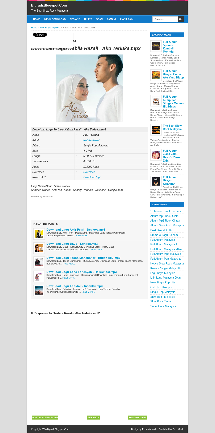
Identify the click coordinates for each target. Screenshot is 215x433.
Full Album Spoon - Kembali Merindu (170, 46)
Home (36, 19)
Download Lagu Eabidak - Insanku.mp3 (74, 286)
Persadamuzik (149, 429)
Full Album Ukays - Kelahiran (170, 180)
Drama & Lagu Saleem (164, 234)
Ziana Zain (126, 19)
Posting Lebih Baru (45, 417)
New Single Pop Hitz (162, 282)
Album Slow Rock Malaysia (167, 225)
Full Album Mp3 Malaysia (165, 253)
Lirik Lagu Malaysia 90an (165, 277)
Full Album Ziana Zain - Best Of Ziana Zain (171, 155)
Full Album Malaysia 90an (166, 249)
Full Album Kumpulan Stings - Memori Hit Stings (173, 101)
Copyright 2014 (39, 429)
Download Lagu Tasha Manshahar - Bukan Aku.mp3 (83, 257)
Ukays (88, 19)
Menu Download (55, 19)
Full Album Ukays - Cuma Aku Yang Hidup (173, 74)
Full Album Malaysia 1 (163, 244)
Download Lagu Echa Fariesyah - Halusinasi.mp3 (81, 272)
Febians (75, 19)
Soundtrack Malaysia (163, 306)
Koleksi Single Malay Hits (166, 268)
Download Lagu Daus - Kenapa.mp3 (72, 243)
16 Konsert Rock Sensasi (165, 211)
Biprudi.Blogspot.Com (49, 5)
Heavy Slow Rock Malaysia (167, 263)
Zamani (111, 19)
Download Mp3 (92, 177)
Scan (99, 19)
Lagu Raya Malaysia (162, 273)
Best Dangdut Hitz (161, 230)
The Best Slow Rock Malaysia (172, 127)
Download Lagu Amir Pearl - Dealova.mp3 (75, 229)
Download (89, 172)
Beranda (93, 417)
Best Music (178, 429)
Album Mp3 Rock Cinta (164, 216)
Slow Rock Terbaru (161, 301)
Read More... (82, 235)
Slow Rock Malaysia (162, 296)
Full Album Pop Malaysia (165, 258)
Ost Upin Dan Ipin (161, 287)
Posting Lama (138, 417)
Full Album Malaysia (162, 239)
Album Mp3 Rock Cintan (165, 220)
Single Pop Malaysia (162, 292)
